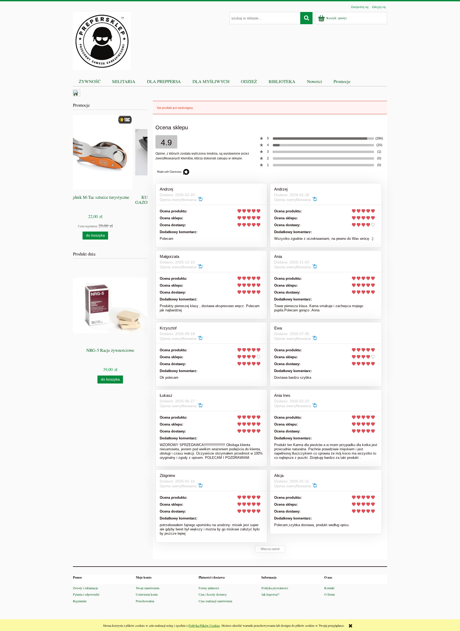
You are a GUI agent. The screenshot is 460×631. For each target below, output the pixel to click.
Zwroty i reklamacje (85, 588)
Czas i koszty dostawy (213, 594)
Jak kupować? (270, 594)
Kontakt (329, 588)
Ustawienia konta (147, 594)
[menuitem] (89, 81)
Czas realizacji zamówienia (215, 601)
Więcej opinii (270, 549)
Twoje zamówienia (147, 588)
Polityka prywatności (274, 588)
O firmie (329, 594)
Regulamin (80, 601)
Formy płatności (209, 588)
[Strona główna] (102, 40)
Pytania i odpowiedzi (86, 594)
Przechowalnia (145, 601)
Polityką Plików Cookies (204, 625)
